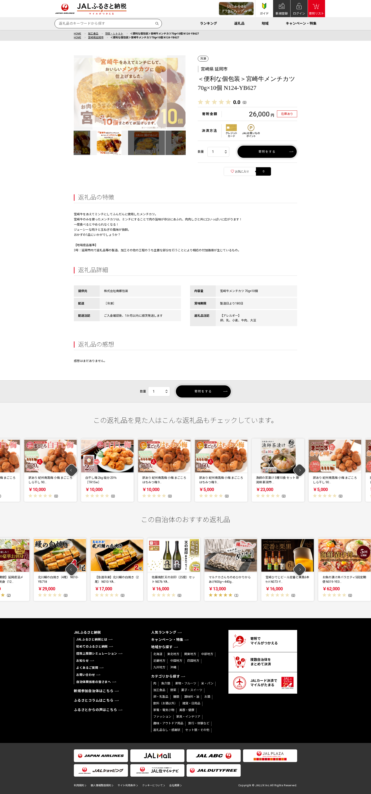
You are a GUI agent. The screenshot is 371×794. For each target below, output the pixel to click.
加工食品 (93, 33)
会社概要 (174, 785)
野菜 (173, 690)
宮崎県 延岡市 (214, 69)
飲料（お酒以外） (165, 703)
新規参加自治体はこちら (94, 691)
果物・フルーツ (185, 683)
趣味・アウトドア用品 (168, 723)
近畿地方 (159, 660)
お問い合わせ (85, 674)
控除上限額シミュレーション (96, 653)
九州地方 (159, 667)
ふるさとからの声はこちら (95, 710)
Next (299, 470)
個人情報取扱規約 (101, 785)
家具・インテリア (188, 716)
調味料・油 (191, 696)
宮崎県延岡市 (95, 37)
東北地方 (173, 654)
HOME (77, 33)
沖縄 (173, 667)
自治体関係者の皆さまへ (93, 682)
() (244, 102)
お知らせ (82, 660)
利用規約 (79, 785)
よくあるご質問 (87, 667)
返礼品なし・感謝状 (166, 730)
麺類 (176, 696)
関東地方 (190, 654)
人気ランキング (163, 632)
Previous (71, 470)
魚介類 (165, 683)
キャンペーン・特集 (301, 23)
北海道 (157, 654)
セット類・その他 (197, 730)
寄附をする (267, 151)
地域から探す (162, 647)
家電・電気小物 (163, 710)
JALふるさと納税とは (91, 639)
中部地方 (207, 654)
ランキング (208, 23)
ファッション (162, 716)
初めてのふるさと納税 (92, 646)
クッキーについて (152, 785)
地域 (265, 23)
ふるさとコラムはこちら (94, 700)
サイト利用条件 (127, 785)
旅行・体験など (198, 723)
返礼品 (239, 23)
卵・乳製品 (160, 696)
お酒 (207, 696)
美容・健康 (186, 710)
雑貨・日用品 (191, 703)
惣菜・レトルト (114, 33)
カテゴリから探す (165, 676)
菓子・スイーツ (191, 690)
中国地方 (176, 660)
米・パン (207, 683)
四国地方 (193, 660)
